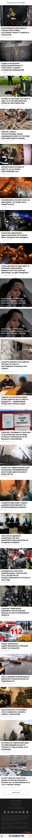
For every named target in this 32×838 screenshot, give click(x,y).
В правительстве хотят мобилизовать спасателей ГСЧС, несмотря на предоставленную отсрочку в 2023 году (15, 575)
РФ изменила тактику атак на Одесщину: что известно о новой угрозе (15, 202)
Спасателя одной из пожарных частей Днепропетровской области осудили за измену (14, 539)
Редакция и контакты (16, 803)
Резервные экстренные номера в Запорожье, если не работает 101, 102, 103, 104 (15, 331)
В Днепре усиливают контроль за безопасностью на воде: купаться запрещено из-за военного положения (16, 435)
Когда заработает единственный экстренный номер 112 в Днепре (14, 646)
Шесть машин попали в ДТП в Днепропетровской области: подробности (15, 679)
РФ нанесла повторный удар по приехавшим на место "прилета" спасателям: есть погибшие (15, 746)
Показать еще (16, 792)
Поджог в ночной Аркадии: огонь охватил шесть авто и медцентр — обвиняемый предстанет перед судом (14, 400)
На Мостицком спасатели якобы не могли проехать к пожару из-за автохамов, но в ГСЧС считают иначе (15, 781)
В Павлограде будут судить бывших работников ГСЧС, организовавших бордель (14, 505)
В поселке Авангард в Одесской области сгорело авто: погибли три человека (14, 235)
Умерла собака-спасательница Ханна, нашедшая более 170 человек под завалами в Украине (15, 135)
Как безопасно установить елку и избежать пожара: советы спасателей (14, 712)
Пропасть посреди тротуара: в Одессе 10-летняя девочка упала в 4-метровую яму (15, 101)
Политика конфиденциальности (16, 808)
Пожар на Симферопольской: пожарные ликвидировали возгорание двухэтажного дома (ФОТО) (15, 470)
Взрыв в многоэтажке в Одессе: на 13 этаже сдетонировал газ (12, 169)
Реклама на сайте (16, 805)
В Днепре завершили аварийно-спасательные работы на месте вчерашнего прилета (15, 611)
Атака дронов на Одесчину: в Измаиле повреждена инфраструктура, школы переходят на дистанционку (15, 269)
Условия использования (16, 800)
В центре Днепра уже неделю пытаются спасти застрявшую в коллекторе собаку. (15, 365)
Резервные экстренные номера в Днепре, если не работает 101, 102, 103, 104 (13, 300)
